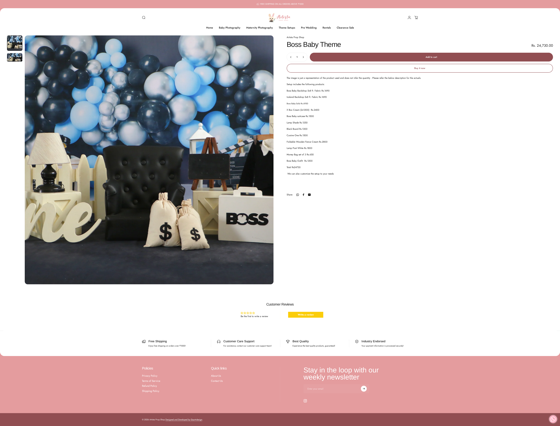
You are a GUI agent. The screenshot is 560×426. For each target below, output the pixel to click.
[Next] (266, 167)
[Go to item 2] (14, 57)
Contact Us (217, 381)
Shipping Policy (150, 391)
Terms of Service (151, 381)
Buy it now (419, 68)
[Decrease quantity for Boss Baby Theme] (290, 57)
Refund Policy (149, 386)
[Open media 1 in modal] (149, 159)
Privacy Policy (149, 376)
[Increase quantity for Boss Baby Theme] (304, 57)
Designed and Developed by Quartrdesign (183, 419)
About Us (216, 376)
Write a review (306, 314)
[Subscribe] (364, 389)
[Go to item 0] (14, 43)
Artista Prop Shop (295, 37)
